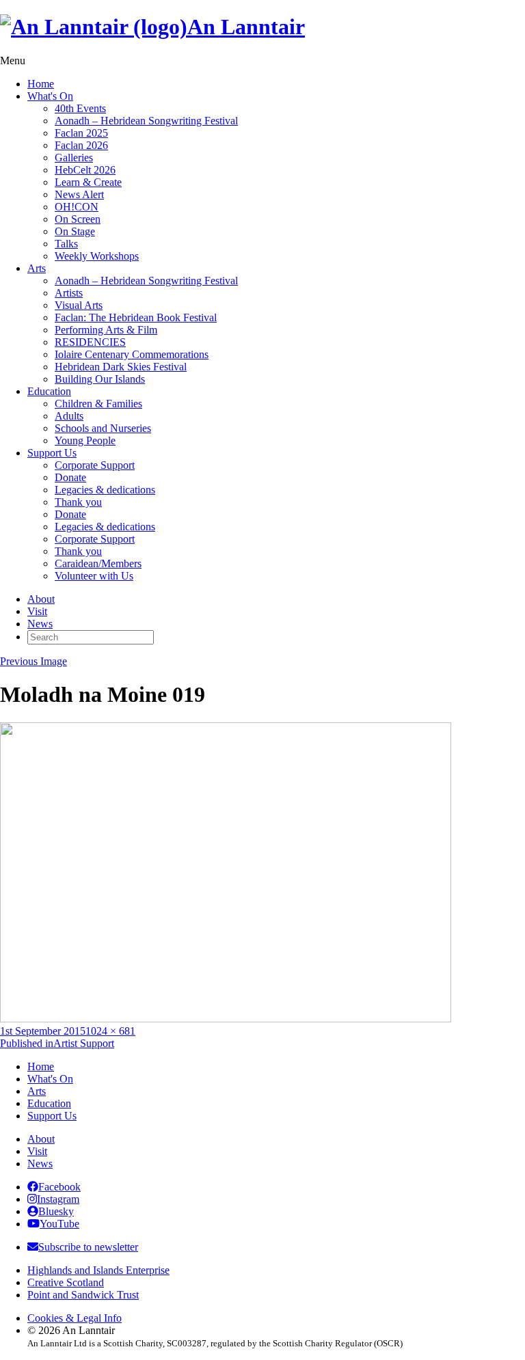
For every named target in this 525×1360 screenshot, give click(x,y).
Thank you (78, 502)
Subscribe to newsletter (88, 1247)
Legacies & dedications (105, 489)
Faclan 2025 (81, 133)
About (41, 599)
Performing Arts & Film (106, 330)
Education (49, 391)
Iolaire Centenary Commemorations (131, 354)
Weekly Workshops (97, 256)
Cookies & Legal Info (74, 1318)
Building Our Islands (100, 379)
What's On (50, 96)
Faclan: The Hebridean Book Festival (136, 317)
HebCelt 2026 (85, 170)
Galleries (74, 157)
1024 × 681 (110, 1031)
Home (40, 84)
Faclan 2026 (81, 145)
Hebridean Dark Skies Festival (121, 366)
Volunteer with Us (94, 576)
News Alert (79, 194)
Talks (66, 243)
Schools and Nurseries (103, 428)
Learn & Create (88, 182)
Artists (69, 293)
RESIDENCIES (90, 342)
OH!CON (76, 207)
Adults (69, 416)
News (40, 623)
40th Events (80, 108)
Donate (70, 477)
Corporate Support (95, 465)
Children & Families (98, 403)
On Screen (77, 219)
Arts (36, 268)
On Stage (75, 231)
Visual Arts (79, 305)
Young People (85, 440)
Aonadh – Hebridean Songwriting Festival (146, 120)
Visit (37, 611)
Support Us (52, 453)
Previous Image (33, 661)
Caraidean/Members (98, 563)
